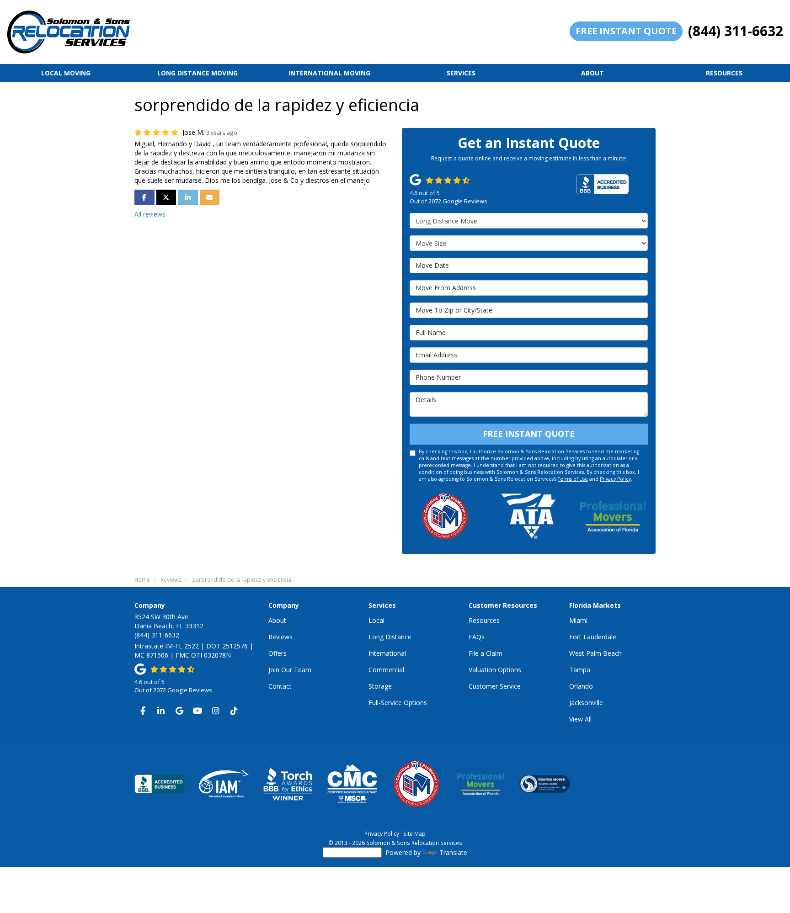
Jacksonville (586, 702)
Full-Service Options (397, 702)
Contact (280, 686)
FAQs (477, 636)
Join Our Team (289, 669)
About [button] (592, 73)
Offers (277, 653)
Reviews (280, 636)
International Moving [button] (329, 73)
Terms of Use (573, 479)
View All (580, 719)
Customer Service (495, 686)
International (387, 653)
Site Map (414, 833)
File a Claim (485, 653)
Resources (484, 620)
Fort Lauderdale (592, 636)
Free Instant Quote (626, 31)
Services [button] (461, 73)
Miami (578, 620)
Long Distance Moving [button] (197, 73)
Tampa (579, 669)
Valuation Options (495, 669)
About (277, 620)
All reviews (149, 214)
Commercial (386, 669)
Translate (453, 852)
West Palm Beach (595, 653)
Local (376, 620)
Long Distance (389, 636)
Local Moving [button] (66, 73)
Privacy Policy (615, 479)
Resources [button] (724, 73)
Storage (380, 686)
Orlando (581, 686)
